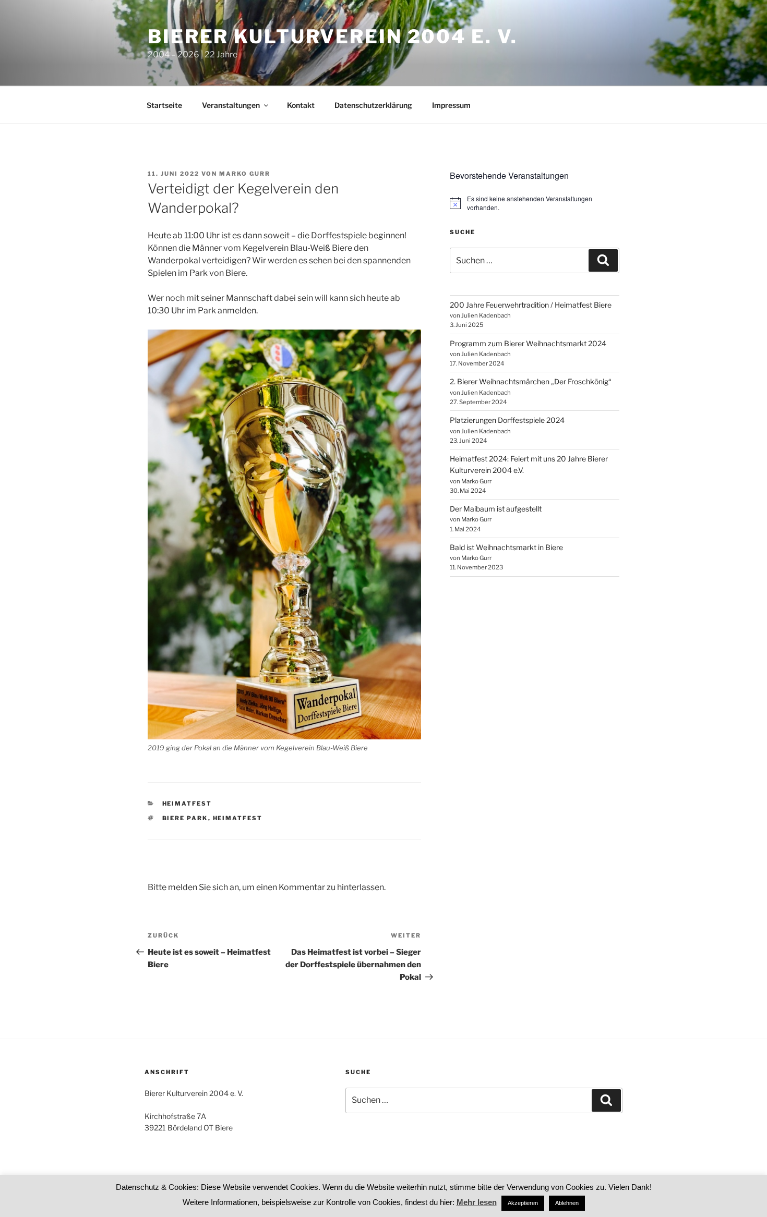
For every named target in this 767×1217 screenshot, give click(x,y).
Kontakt (301, 105)
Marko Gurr (244, 173)
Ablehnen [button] (567, 1203)
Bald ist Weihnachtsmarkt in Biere (506, 547)
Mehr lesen (477, 1202)
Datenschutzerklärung (373, 105)
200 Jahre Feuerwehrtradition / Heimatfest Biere (531, 304)
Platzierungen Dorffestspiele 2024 (507, 420)
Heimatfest (187, 803)
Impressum (451, 105)
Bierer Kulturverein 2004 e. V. (332, 36)
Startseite (164, 105)
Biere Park (185, 818)
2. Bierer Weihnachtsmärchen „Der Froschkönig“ (531, 381)
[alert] (534, 203)
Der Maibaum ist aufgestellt (496, 508)
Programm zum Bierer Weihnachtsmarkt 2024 (528, 343)
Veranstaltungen (231, 105)
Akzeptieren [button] (523, 1203)
